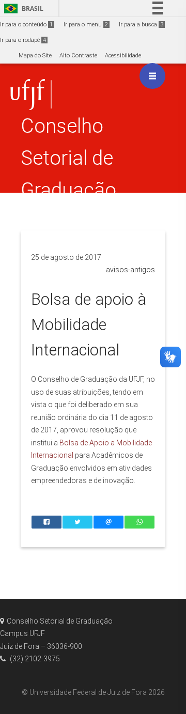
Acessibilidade (123, 55)
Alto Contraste (78, 55)
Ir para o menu (86, 24)
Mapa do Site (35, 55)
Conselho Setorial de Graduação (68, 157)
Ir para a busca (141, 24)
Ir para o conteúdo (26, 24)
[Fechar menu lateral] (152, 76)
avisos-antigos (130, 270)
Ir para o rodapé (23, 40)
